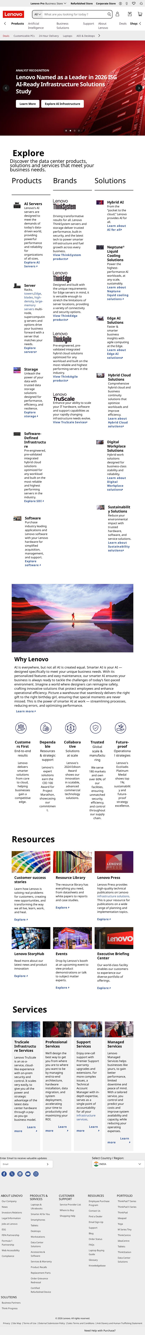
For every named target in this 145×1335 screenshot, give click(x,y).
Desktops (36, 1231)
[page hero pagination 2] (74, 131)
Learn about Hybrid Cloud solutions (118, 422)
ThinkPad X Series (127, 1206)
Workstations (38, 1236)
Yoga (120, 1223)
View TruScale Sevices (69, 422)
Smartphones (38, 1219)
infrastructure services (86, 1117)
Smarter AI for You (40, 1214)
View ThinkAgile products (65, 378)
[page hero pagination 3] (79, 131)
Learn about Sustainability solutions (119, 546)
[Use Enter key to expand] (124, 14)
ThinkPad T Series (127, 1201)
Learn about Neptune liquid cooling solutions (117, 293)
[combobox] (37, 14)
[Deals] (11, 36)
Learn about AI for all (116, 228)
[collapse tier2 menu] (99, 35)
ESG (4, 1229)
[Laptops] (74, 36)
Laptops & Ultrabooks (36, 1206)
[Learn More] (72, 88)
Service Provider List (70, 1204)
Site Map (16, 1323)
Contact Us (94, 1210)
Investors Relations (12, 1212)
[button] (120, 4)
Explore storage (30, 414)
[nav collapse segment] (140, 23)
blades (28, 297)
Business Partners (11, 1302)
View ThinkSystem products (67, 257)
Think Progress (10, 1308)
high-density (32, 299)
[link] (126, 4)
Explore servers (30, 350)
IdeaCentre (123, 1240)
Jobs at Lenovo (10, 1223)
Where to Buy (67, 1210)
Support (93, 1227)
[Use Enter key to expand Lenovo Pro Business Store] (65, 3)
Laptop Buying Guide (96, 1252)
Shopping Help (67, 1215)
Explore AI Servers (32, 264)
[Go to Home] (13, 14)
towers (29, 293)
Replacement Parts (41, 1272)
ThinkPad (123, 1212)
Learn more (25, 711)
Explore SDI (33, 501)
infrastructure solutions (113, 896)
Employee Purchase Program (99, 1203)
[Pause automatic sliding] (66, 131)
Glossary (93, 1259)
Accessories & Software (38, 1253)
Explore (20, 919)
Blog (91, 1233)
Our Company (9, 1201)
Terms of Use (29, 1323)
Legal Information (11, 1218)
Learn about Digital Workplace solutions (116, 483)
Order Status (95, 1239)
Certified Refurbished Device (41, 1289)
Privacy (6, 1323)
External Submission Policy (52, 1323)
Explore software (32, 563)
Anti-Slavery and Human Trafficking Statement (119, 1323)
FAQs (91, 1244)
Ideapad (122, 1218)
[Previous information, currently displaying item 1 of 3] (6, 88)
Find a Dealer (95, 1216)
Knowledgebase (97, 1265)
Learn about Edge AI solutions (116, 354)
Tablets (34, 1225)
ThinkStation (124, 1252)
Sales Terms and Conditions (80, 1323)
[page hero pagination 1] (70, 131)
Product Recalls (39, 1267)
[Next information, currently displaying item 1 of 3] (139, 88)
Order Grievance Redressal (39, 1280)
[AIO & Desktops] (96, 36)
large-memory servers (33, 305)
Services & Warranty (41, 1261)
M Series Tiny (125, 1229)
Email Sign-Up (96, 1222)
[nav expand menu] (5, 23)
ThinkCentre (124, 1235)
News (5, 1206)
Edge (37, 293)
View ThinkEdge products (65, 318)
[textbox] (118, 1164)
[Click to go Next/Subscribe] (47, 1164)
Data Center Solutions (37, 1244)
